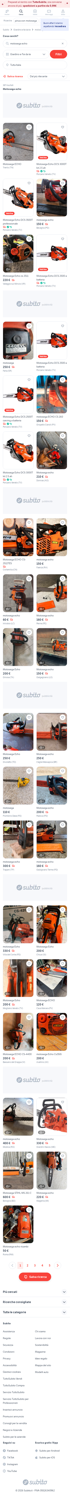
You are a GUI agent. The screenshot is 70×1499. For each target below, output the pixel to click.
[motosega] (18, 346)
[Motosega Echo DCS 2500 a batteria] (51, 261)
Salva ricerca (15, 76)
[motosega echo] (51, 205)
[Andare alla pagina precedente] (12, 1265)
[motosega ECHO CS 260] (51, 401)
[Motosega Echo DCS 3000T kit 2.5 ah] (51, 149)
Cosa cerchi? (10, 36)
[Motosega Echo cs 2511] (18, 261)
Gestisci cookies (12, 1371)
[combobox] (35, 43)
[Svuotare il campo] (62, 43)
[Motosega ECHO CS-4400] (18, 1038)
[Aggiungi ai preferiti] (29, 127)
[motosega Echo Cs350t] (51, 1038)
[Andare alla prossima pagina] (57, 1265)
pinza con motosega (26, 20)
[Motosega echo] (51, 457)
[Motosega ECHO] (18, 149)
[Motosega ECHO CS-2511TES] (18, 544)
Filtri (58, 54)
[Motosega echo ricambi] (18, 1230)
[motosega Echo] (18, 930)
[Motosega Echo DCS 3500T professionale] (18, 205)
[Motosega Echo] (18, 653)
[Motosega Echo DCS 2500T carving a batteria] (18, 401)
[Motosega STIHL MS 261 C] (18, 1176)
